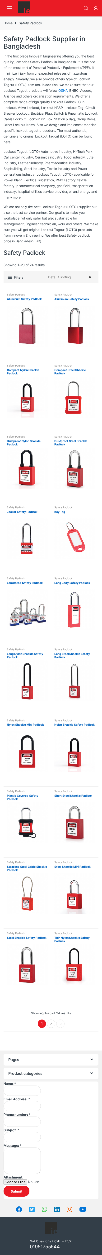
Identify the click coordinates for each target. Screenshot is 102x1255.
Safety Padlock (16, 294)
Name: (10, 1084)
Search (85, 8)
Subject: (11, 1130)
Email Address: (17, 1099)
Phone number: (17, 1114)
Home (8, 23)
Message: (13, 1145)
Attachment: (13, 1177)
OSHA (62, 90)
